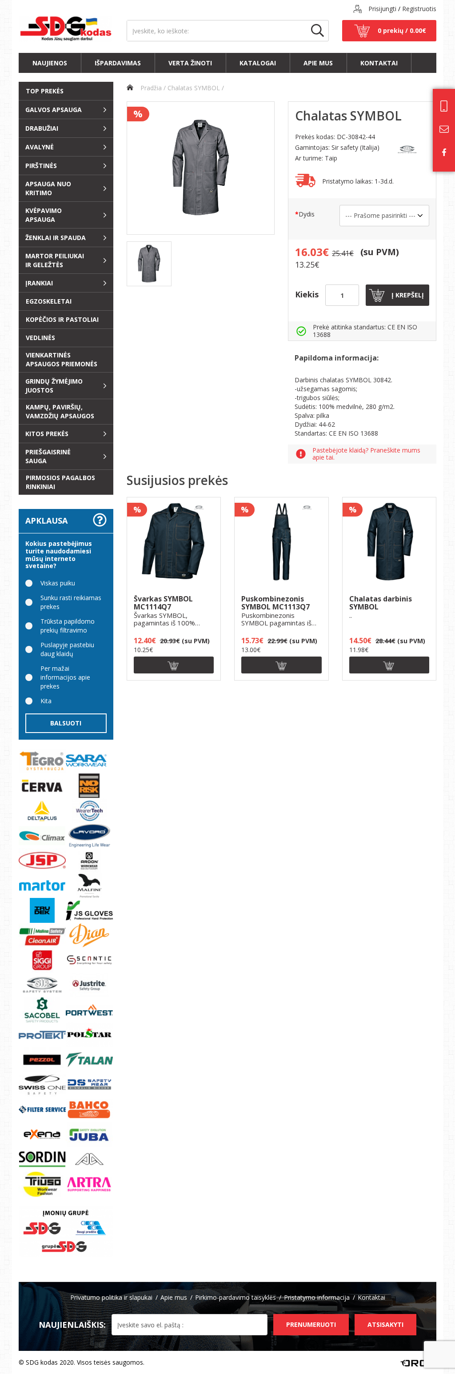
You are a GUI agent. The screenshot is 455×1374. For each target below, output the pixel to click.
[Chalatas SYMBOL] (149, 263)
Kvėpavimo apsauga (43, 215)
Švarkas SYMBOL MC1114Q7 (163, 603)
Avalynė (39, 147)
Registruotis (419, 8)
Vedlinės (40, 337)
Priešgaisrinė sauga (48, 456)
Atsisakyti (385, 1324)
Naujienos (49, 63)
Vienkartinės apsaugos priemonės (61, 359)
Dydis (307, 214)
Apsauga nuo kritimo (48, 188)
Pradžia (150, 88)
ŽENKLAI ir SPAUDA (55, 237)
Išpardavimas (118, 63)
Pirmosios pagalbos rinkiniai (60, 482)
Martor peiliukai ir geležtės (54, 260)
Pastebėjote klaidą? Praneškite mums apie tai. (366, 454)
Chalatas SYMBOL (194, 88)
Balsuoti (65, 723)
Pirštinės (41, 165)
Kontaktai (379, 63)
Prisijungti (382, 8)
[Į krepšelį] (174, 665)
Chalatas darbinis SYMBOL (380, 603)
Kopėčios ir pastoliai (62, 319)
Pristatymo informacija (317, 1297)
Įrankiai (39, 283)
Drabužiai (41, 128)
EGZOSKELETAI (49, 301)
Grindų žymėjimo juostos (54, 385)
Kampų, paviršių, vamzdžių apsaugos (60, 411)
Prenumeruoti (311, 1324)
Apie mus (318, 63)
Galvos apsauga (53, 109)
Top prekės (45, 91)
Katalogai (257, 63)
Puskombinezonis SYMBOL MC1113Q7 (275, 603)
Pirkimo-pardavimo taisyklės (235, 1297)
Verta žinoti (190, 63)
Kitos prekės (46, 433)
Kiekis (307, 294)
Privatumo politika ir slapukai (111, 1297)
